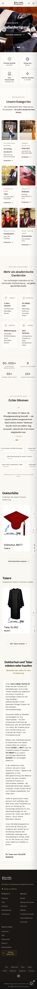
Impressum (5, 931)
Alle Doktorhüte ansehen (17, 561)
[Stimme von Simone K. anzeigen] (16, 440)
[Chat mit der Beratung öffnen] (31, 983)
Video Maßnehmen (26, 918)
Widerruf (4, 943)
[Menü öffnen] (3, 3)
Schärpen (5, 906)
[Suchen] (29, 3)
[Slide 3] (23, 47)
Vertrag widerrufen (10, 953)
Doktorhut (5, 898)
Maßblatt (23, 910)
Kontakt (22, 898)
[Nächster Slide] (33, 29)
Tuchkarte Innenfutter (27, 914)
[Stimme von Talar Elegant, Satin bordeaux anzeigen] (20, 440)
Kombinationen (6, 910)
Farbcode (23, 906)
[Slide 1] (14, 47)
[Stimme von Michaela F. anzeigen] (13, 440)
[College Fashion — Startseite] (18, 3)
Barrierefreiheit (6, 947)
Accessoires (6, 914)
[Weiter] (33, 530)
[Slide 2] (19, 47)
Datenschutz (6, 939)
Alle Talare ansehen (17, 644)
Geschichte (23, 922)
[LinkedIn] (19, 976)
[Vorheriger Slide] (4, 29)
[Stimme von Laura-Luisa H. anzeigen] (24, 440)
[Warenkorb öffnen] (33, 3)
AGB (3, 935)
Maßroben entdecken (14, 35)
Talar (3, 902)
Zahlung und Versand (27, 902)
